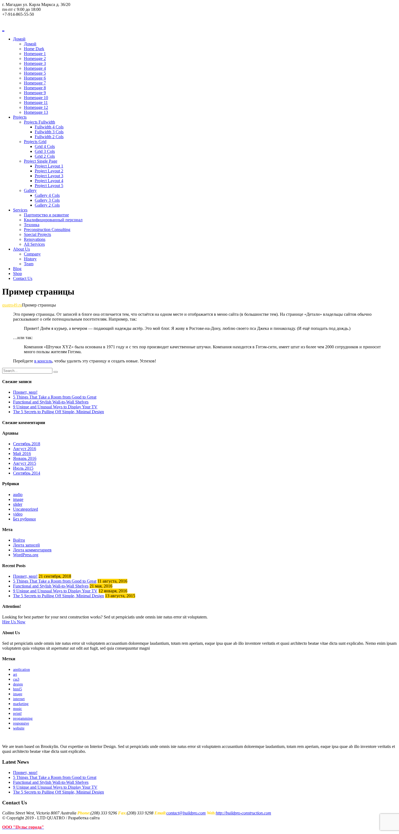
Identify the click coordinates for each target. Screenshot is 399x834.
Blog (17, 268)
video (18, 514)
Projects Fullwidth (39, 122)
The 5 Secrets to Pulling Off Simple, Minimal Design (58, 411)
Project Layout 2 (49, 171)
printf (17, 714)
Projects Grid (35, 141)
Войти (19, 540)
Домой (19, 39)
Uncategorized (25, 509)
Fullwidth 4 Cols (49, 127)
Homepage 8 (35, 88)
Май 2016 (22, 453)
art (15, 674)
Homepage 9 (35, 92)
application (21, 670)
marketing (20, 704)
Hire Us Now (14, 622)
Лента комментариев (32, 550)
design (18, 684)
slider (17, 504)
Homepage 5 (35, 73)
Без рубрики (24, 519)
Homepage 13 (36, 112)
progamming (23, 718)
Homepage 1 (35, 53)
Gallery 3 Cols (47, 200)
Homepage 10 (36, 97)
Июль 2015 (23, 468)
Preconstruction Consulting (47, 229)
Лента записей (26, 545)
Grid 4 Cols (45, 146)
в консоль (43, 361)
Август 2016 (24, 448)
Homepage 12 (36, 107)
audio (18, 494)
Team (28, 263)
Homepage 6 (35, 78)
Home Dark (34, 48)
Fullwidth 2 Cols (49, 136)
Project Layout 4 (49, 180)
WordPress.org (25, 554)
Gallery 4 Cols (47, 195)
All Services (34, 244)
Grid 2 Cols (45, 156)
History (30, 259)
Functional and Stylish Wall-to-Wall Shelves (50, 402)
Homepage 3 (35, 63)
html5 (17, 689)
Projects (20, 117)
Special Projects (37, 234)
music (17, 709)
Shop (17, 273)
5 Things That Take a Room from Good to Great (54, 397)
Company (32, 254)
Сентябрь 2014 (26, 473)
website (18, 728)
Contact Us (22, 278)
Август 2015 (24, 463)
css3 (16, 679)
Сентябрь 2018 (26, 443)
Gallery (30, 190)
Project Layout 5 (49, 185)
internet (19, 699)
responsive (21, 723)
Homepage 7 (35, 83)
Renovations (34, 239)
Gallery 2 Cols (47, 205)
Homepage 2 (35, 58)
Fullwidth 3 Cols (49, 131)
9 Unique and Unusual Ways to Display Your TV (55, 407)
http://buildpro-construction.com (243, 813)
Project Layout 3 (49, 175)
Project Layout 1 (49, 166)
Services (20, 210)
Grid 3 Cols (45, 151)
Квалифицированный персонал (53, 219)
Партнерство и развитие (46, 215)
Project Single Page (40, 161)
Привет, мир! (25, 392)
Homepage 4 (35, 68)
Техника (31, 224)
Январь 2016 (24, 458)
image (18, 499)
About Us (21, 249)
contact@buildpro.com (186, 813)
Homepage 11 (36, 102)
